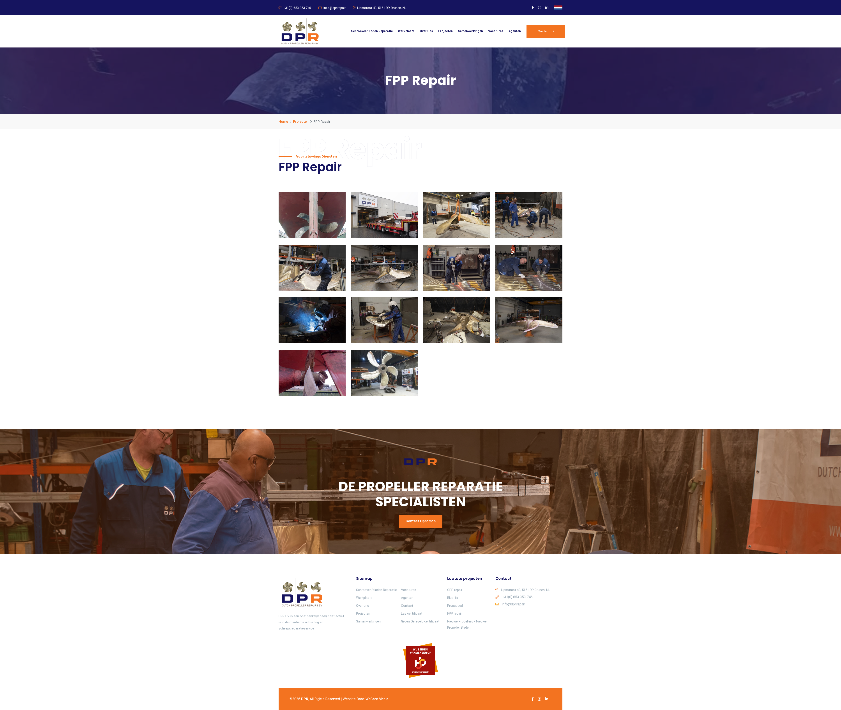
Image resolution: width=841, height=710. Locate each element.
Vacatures (495, 31)
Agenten (515, 31)
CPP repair (454, 590)
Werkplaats (406, 31)
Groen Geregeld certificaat (420, 621)
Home (283, 121)
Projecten (445, 31)
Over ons (426, 31)
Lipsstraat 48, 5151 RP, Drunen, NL (381, 8)
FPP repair (454, 613)
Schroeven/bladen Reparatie (372, 31)
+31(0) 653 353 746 (297, 8)
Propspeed (455, 606)
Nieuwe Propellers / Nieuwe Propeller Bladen (467, 624)
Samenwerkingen (470, 31)
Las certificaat (411, 613)
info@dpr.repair (334, 8)
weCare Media (377, 699)
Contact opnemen (421, 521)
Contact (544, 31)
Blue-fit (452, 598)
